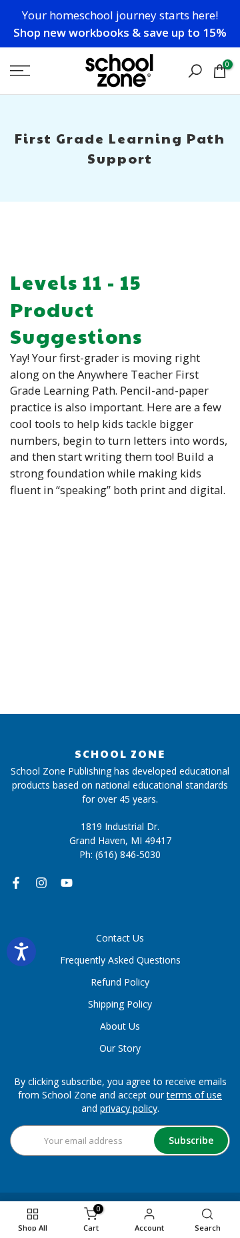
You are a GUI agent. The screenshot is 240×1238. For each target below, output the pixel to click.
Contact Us (120, 938)
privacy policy (128, 1108)
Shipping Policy (120, 1004)
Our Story (120, 1048)
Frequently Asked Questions (120, 960)
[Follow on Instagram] (41, 883)
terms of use (194, 1094)
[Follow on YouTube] (67, 883)
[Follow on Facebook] (16, 883)
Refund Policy (120, 982)
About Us (120, 1026)
